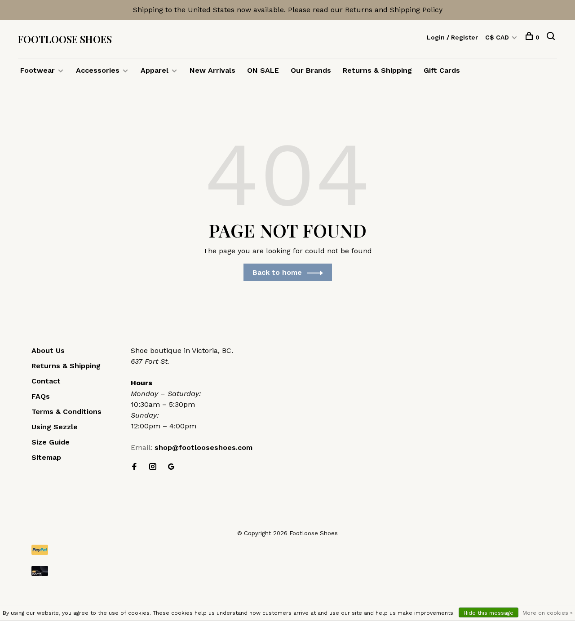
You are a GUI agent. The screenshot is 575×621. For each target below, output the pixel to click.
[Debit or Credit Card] (287, 571)
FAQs (40, 396)
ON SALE (263, 70)
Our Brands (311, 70)
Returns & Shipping (377, 70)
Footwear (37, 70)
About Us (48, 350)
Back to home (277, 272)
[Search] (552, 37)
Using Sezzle (54, 427)
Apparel (154, 70)
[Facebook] (134, 467)
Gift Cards (442, 70)
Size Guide (50, 442)
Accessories (97, 70)
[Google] (171, 467)
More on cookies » (547, 613)
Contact (46, 381)
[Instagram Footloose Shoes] (152, 467)
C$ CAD (498, 37)
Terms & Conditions (66, 411)
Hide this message (488, 613)
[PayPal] (287, 550)
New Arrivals (212, 70)
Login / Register (452, 37)
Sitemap (46, 457)
